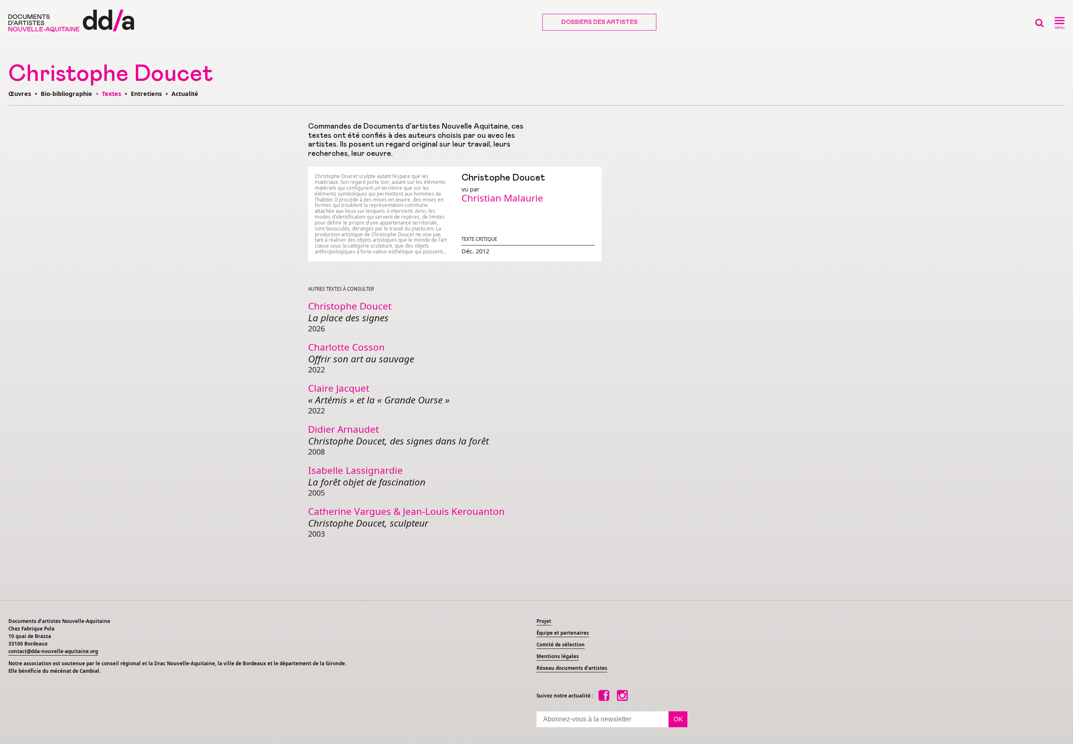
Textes (111, 94)
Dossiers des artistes (599, 22)
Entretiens (146, 94)
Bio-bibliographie (66, 94)
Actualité (184, 94)
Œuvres (19, 94)
